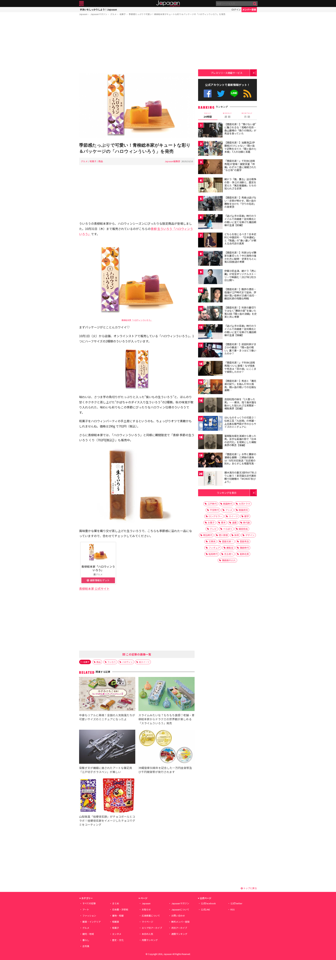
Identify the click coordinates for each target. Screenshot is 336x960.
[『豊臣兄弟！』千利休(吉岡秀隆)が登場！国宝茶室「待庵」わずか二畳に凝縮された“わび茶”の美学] (210, 167)
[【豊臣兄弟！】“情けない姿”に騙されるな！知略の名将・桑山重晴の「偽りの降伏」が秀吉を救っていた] (210, 130)
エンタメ (116, 934)
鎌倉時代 (244, 547)
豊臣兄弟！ (227, 541)
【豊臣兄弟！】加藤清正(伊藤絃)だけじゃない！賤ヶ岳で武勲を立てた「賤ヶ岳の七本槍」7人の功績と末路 (240, 147)
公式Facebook (207, 93)
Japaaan (168, 4)
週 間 (227, 115)
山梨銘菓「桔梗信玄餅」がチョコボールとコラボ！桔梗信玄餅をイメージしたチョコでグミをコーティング (107, 820)
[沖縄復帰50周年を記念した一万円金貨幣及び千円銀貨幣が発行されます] (166, 747)
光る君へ (228, 554)
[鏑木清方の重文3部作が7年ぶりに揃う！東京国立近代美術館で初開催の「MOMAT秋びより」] (210, 479)
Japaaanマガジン (98, 14)
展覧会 (229, 547)
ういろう (111, 661)
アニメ (228, 510)
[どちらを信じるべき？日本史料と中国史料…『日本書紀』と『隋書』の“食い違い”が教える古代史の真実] (210, 240)
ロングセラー (215, 516)
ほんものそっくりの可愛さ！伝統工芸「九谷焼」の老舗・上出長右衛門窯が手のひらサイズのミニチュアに (240, 422)
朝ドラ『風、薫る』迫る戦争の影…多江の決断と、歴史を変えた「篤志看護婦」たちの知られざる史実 (240, 183)
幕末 (223, 522)
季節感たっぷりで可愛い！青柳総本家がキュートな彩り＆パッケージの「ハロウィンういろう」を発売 (177, 14)
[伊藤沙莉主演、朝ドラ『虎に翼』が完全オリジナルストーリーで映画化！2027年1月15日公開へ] (210, 277)
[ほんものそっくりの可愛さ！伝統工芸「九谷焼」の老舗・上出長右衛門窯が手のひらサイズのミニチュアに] (210, 424)
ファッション (89, 915)
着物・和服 (118, 915)
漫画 (234, 522)
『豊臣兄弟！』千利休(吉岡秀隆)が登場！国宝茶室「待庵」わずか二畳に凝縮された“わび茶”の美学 (240, 165)
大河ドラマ (244, 503)
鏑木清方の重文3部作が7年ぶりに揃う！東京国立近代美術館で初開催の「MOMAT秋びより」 (240, 477)
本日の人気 (147, 934)
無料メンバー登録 (180, 921)
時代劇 (246, 522)
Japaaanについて (180, 909)
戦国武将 (243, 510)
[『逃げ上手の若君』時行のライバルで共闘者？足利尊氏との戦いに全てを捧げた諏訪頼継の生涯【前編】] (210, 222)
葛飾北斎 (244, 554)
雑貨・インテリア (91, 921)
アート (85, 909)
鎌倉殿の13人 (229, 560)
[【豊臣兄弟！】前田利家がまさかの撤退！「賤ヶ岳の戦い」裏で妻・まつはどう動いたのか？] (210, 350)
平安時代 (214, 510)
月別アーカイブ (179, 927)
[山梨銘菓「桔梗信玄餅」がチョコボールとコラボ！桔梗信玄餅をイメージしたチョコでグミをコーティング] (107, 796)
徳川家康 (223, 535)
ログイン (236, 9)
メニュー (81, 3)
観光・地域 (88, 934)
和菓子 (123, 14)
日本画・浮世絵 (120, 909)
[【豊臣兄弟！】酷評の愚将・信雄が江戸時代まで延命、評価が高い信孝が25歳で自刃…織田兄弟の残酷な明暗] (210, 295)
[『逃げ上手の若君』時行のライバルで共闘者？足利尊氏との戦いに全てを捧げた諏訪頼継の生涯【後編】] (210, 332)
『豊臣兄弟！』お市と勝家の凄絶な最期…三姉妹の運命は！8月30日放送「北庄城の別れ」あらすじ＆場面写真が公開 (240, 460)
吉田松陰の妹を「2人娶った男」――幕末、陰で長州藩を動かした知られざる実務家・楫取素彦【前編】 (240, 403)
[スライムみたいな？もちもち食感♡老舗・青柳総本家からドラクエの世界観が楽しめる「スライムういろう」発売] (166, 694)
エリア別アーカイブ (152, 927)
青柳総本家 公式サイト (94, 588)
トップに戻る (250, 888)
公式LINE (234, 93)
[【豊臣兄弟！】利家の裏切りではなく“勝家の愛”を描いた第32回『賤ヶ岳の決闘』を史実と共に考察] (210, 314)
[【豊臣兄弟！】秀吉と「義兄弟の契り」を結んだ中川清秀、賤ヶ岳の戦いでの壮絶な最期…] (210, 387)
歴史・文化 (118, 940)
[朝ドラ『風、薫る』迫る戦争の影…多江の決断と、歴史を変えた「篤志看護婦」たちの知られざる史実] (210, 185)
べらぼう (227, 528)
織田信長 (243, 528)
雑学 (246, 516)
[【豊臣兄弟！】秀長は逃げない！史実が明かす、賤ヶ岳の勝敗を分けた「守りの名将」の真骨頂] (210, 204)
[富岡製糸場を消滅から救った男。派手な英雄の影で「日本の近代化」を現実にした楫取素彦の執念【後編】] (210, 442)
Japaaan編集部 (172, 161)
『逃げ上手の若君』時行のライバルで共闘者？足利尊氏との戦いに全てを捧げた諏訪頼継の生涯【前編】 (240, 220)
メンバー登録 (249, 9)
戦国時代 (227, 503)
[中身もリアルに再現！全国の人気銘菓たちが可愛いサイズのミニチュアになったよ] (107, 694)
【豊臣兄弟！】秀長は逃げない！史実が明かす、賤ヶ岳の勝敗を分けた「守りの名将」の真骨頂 (240, 202)
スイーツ (233, 516)
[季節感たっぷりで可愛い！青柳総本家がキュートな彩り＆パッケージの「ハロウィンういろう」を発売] (137, 106)
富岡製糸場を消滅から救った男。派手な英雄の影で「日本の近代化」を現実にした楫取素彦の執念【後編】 (240, 440)
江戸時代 (212, 503)
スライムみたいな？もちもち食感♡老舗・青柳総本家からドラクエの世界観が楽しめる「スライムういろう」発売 (166, 719)
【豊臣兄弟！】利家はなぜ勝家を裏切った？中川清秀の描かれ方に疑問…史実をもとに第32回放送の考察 (240, 257)
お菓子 (211, 522)
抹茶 (236, 535)
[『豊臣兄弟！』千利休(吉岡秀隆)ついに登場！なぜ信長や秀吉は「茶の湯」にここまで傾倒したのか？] (210, 369)
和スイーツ (144, 661)
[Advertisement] (137, 44)
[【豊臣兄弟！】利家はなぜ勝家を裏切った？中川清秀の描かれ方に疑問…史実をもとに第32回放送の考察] (210, 259)
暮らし (85, 940)
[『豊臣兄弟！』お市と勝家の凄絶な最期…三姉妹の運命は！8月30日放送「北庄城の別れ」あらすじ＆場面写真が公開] (210, 460)
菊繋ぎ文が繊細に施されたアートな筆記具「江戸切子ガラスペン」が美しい (105, 770)
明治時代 (207, 535)
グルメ (113, 14)
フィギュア (214, 547)
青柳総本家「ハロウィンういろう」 (136, 320)
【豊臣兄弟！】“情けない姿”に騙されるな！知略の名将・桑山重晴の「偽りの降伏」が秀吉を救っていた (240, 128)
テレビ (213, 528)
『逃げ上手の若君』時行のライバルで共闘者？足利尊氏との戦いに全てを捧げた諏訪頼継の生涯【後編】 (240, 330)
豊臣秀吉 (244, 541)
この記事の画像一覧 (138, 654)
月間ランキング (150, 940)
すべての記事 (89, 903)
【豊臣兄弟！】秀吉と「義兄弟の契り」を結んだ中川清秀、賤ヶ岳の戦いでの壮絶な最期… (240, 385)
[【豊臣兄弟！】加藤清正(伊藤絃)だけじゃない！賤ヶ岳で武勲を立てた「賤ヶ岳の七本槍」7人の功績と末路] (210, 149)
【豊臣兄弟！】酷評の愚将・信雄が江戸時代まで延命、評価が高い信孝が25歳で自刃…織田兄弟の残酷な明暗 (240, 293)
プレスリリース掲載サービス (226, 73)
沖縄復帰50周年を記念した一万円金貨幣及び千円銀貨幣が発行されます (165, 770)
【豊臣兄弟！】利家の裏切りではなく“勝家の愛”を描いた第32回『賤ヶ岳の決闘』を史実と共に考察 (240, 312)
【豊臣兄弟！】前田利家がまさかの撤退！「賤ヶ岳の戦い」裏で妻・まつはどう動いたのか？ (240, 348)
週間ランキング (179, 934)
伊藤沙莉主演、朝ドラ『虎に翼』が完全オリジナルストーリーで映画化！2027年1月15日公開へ (240, 275)
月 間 (247, 115)
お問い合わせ (178, 915)
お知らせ (146, 909)
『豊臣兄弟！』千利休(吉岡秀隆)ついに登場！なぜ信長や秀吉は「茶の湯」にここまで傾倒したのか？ (240, 367)
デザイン (249, 535)
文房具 (212, 541)
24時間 (208, 115)
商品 (100, 161)
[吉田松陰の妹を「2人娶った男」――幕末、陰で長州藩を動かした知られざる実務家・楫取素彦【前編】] (210, 405)
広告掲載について (151, 915)
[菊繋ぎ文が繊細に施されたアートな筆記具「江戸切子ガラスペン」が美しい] (107, 747)
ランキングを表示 (226, 492)
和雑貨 (115, 921)
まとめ (115, 903)
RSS (247, 93)
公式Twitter (221, 93)
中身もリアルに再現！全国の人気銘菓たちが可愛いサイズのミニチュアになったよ (107, 717)
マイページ (147, 921)
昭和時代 (213, 554)
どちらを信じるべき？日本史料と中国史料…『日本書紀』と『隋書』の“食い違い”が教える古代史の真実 (240, 238)
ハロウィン (127, 661)
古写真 (85, 946)
